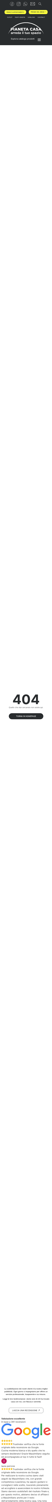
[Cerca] (40, 4)
